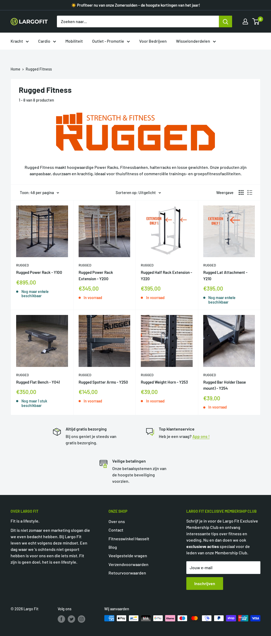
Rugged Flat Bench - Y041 (38, 382)
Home (15, 69)
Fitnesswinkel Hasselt (129, 538)
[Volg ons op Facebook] (61, 618)
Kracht (17, 40)
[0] (256, 21)
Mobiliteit (74, 40)
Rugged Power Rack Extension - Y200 (96, 275)
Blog (113, 547)
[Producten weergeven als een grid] (241, 192)
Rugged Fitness (39, 69)
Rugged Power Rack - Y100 (39, 272)
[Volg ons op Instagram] (81, 618)
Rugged (22, 265)
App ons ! (201, 436)
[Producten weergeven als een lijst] (249, 192)
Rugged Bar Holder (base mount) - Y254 (224, 385)
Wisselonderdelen (193, 40)
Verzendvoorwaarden (128, 564)
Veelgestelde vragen (128, 555)
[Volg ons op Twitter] (71, 618)
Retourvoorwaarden (127, 572)
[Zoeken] (225, 21)
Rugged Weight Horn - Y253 (164, 382)
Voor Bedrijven (153, 40)
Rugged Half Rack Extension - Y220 (166, 275)
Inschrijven (204, 583)
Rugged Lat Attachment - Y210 (225, 275)
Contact (116, 529)
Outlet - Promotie (108, 40)
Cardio (44, 40)
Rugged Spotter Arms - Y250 (103, 382)
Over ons (117, 521)
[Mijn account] (245, 21)
